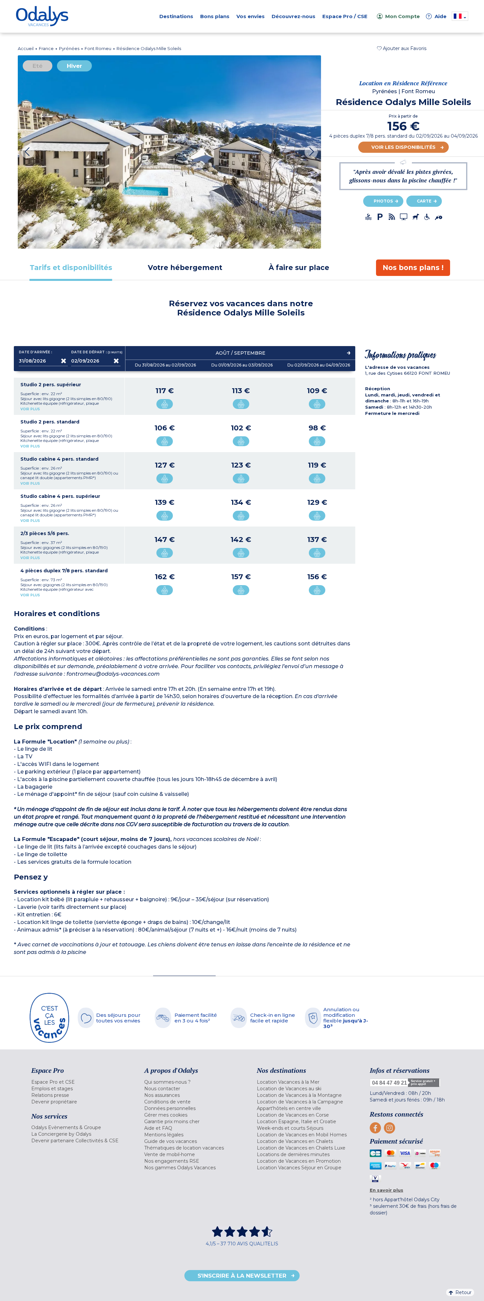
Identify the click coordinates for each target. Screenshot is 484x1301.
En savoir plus (386, 1190)
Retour (463, 1292)
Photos (383, 201)
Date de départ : (96, 352)
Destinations (176, 16)
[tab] (71, 267)
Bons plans (214, 16)
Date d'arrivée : (35, 352)
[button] (401, 48)
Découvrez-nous (293, 16)
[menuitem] (79, 1082)
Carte (424, 201)
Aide (437, 16)
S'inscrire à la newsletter (242, 1275)
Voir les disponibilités (403, 147)
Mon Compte (402, 16)
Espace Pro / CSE (344, 16)
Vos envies (250, 16)
